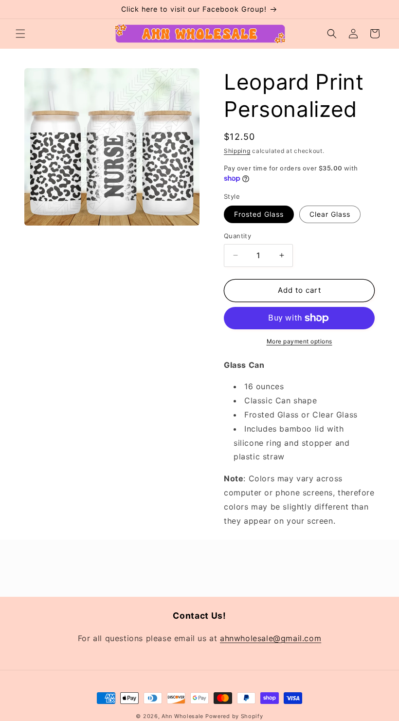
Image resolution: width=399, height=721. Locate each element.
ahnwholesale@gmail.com (270, 638)
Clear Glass (329, 214)
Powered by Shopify (234, 716)
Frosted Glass (259, 214)
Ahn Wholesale (182, 716)
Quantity (237, 236)
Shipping (237, 150)
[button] (20, 33)
